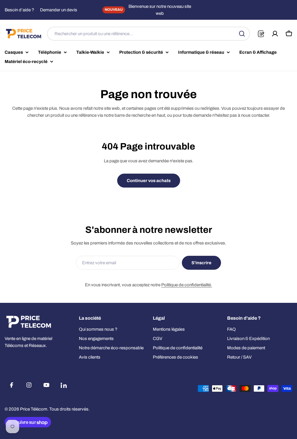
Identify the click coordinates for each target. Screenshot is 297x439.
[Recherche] (241, 33)
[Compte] (274, 33)
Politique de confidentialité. (186, 285)
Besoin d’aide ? (19, 10)
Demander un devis (58, 10)
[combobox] (148, 34)
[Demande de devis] (261, 33)
